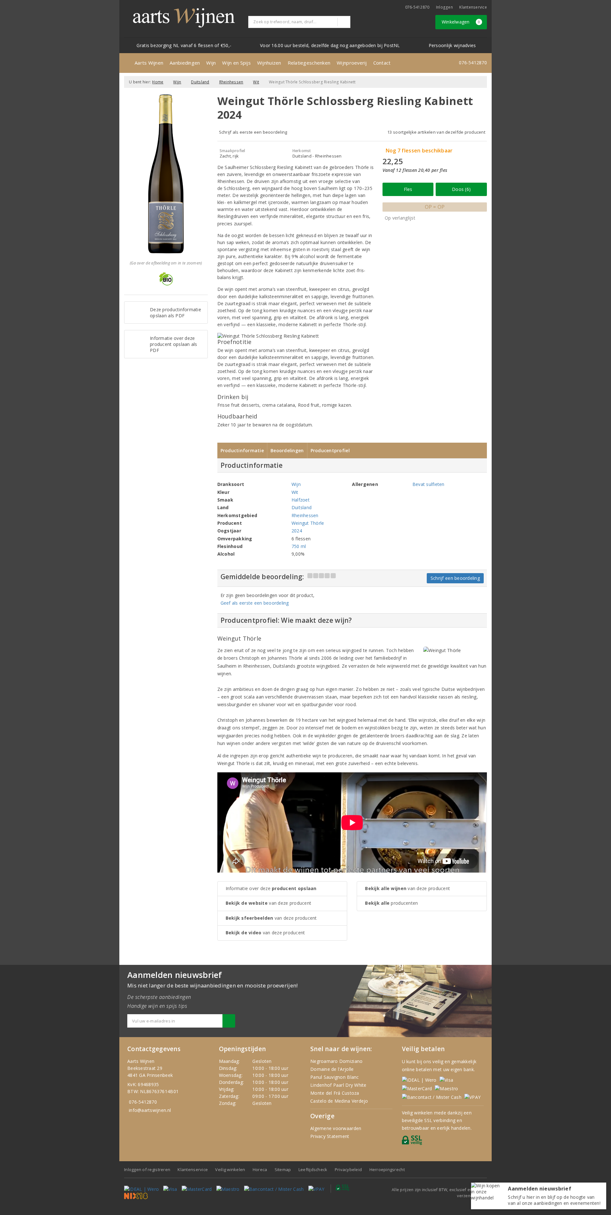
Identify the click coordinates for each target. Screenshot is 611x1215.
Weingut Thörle (307, 523)
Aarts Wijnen (149, 63)
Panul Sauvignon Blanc (334, 1077)
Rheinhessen (231, 82)
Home (157, 82)
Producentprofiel (330, 450)
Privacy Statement (329, 1136)
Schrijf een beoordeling (455, 578)
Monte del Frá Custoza (334, 1093)
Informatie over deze (271, 888)
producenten (391, 903)
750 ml (298, 546)
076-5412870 (417, 7)
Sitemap (283, 1169)
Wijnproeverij (352, 63)
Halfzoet (300, 500)
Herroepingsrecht (387, 1169)
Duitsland (200, 82)
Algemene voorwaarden (335, 1128)
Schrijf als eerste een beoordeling (253, 132)
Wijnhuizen (269, 63)
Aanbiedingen (185, 63)
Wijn (211, 63)
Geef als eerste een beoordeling (255, 603)
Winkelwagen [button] (461, 22)
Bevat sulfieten (428, 484)
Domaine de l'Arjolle (332, 1069)
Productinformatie (242, 450)
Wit (256, 82)
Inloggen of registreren (147, 1169)
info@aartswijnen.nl (150, 1110)
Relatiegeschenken (309, 63)
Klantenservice (473, 7)
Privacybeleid (348, 1169)
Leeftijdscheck (312, 1169)
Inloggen (444, 7)
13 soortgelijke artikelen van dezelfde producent (436, 132)
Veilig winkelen (230, 1169)
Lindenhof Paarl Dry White (338, 1085)
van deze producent (269, 903)
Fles (408, 189)
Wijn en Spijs (236, 63)
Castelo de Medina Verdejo (339, 1101)
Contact (382, 63)
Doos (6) (461, 189)
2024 (296, 531)
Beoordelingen (287, 450)
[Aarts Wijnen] (184, 17)
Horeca (260, 1169)
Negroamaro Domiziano (336, 1061)
